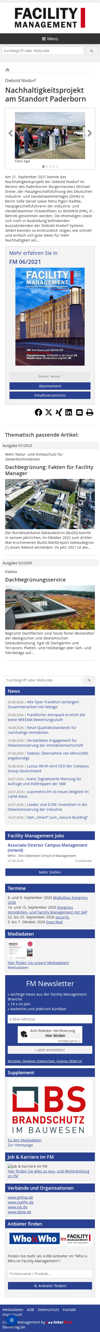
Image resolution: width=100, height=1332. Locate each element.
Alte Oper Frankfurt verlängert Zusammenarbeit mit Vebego (43, 704)
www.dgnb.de (19, 1211)
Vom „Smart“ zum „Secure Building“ (48, 817)
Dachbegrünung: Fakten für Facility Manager (49, 470)
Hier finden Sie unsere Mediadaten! (38, 962)
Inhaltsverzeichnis (50, 395)
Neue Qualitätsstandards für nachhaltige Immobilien (42, 730)
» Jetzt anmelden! (50, 1049)
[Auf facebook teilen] (38, 414)
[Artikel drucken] (90, 412)
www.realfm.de (21, 1202)
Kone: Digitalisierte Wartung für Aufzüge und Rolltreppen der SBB (45, 781)
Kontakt (69, 1309)
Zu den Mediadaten (25, 1140)
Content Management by (24, 1322)
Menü (52, 39)
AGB (30, 1309)
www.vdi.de (17, 1207)
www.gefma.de (20, 1197)
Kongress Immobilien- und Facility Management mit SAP (47, 910)
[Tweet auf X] (49, 414)
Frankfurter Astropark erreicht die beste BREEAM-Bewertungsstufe (46, 717)
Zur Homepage (20, 1145)
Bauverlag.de (14, 1327)
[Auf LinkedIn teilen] (69, 414)
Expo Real (54, 921)
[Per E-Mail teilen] (79, 412)
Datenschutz (48, 1309)
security (62, 917)
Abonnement (50, 386)
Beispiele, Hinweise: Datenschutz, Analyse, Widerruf (45, 1061)
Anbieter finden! (51, 1285)
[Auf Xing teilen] (59, 414)
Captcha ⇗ (69, 1041)
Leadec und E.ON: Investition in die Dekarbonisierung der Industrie (47, 807)
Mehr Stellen (50, 872)
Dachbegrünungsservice (35, 579)
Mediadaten (18, 967)
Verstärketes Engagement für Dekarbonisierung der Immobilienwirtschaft (45, 743)
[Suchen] (92, 51)
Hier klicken (55, 1035)
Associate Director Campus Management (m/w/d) (47, 847)
